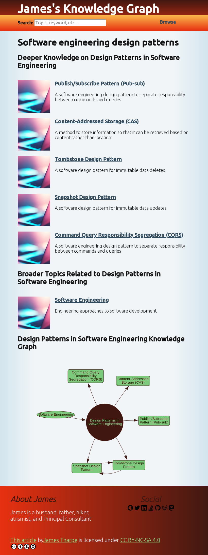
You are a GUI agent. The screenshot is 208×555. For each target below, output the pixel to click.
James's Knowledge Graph (88, 8)
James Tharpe (60, 540)
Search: (26, 22)
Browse (168, 21)
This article (23, 540)
